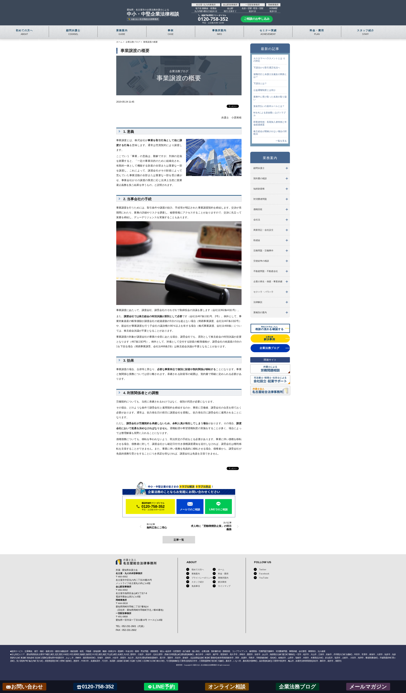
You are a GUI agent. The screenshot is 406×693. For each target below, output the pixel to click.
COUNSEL (73, 32)
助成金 (256, 240)
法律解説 (257, 302)
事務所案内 (223, 578)
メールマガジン (368, 687)
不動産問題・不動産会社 (265, 271)
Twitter (262, 569)
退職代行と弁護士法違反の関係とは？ (270, 75)
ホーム (119, 42)
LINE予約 (164, 687)
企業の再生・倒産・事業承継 (267, 281)
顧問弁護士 (259, 168)
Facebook (264, 573)
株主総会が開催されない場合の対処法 (270, 132)
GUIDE (122, 32)
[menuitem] (270, 168)
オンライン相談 (227, 687)
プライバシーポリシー (202, 578)
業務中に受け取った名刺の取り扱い (270, 98)
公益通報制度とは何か (264, 90)
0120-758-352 (98, 687)
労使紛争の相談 (261, 261)
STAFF (365, 32)
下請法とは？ (260, 83)
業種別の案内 (260, 312)
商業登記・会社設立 (263, 230)
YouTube (263, 578)
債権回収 (257, 209)
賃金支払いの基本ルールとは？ (269, 106)
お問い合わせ (27, 687)
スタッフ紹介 (198, 582)
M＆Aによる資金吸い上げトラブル (269, 114)
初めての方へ (198, 569)
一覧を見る (281, 141)
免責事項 (196, 586)
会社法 (256, 219)
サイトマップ (224, 586)
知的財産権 (259, 188)
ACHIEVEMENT (268, 32)
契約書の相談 (260, 178)
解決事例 (222, 582)
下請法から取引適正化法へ (266, 67)
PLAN (317, 32)
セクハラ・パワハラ (263, 292)
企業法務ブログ (133, 42)
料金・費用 (223, 573)
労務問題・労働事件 (263, 250)
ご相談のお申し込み (257, 18)
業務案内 (196, 573)
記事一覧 (179, 539)
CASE (171, 32)
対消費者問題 (260, 199)
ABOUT (24, 32)
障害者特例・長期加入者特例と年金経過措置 (270, 123)
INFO (219, 32)
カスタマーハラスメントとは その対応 (269, 59)
